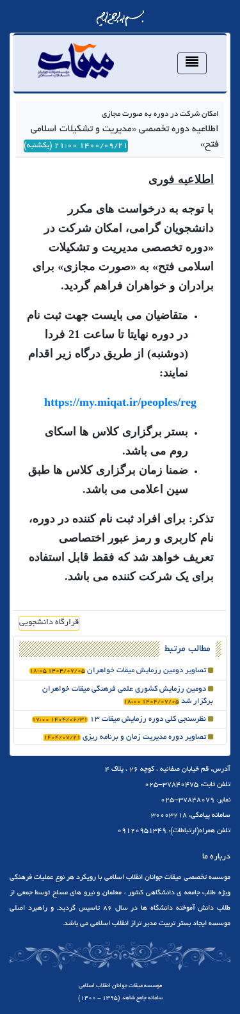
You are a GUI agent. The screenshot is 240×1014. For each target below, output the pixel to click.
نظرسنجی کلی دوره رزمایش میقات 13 (120, 719)
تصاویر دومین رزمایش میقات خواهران (118, 670)
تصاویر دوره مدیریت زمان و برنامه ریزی (128, 743)
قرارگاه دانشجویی (49, 622)
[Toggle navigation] (192, 63)
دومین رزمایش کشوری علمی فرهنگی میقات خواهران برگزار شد (127, 695)
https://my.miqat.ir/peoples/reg (120, 402)
